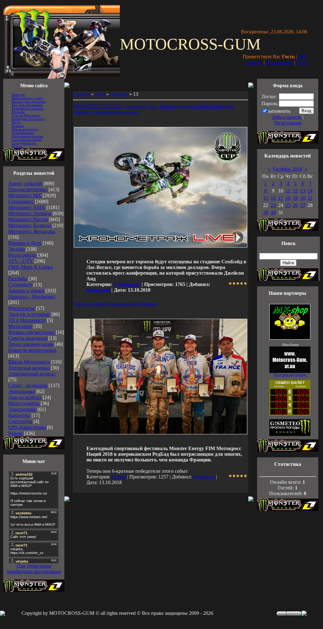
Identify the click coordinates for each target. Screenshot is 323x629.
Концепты (19, 415)
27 (302, 205)
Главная (253, 62)
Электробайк (22, 409)
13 (302, 190)
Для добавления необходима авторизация (34, 568)
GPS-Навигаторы (27, 427)
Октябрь (119, 94)
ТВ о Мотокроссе (27, 320)
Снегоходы (20, 421)
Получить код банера (290, 374)
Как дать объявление (27, 105)
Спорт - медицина (27, 385)
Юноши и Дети (24, 243)
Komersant (98, 290)
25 (288, 205)
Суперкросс (21, 201)
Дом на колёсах (24, 397)
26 (295, 205)
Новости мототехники (32, 350)
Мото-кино (20, 326)
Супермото (20, 284)
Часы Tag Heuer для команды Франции (115, 303)
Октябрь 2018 (287, 169)
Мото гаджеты (23, 403)
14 (310, 190)
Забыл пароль (286, 117)
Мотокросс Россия (28, 219)
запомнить (279, 111)
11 (287, 190)
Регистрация (279, 62)
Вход (302, 62)
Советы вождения (27, 338)
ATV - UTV (20, 261)
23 (273, 205)
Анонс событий (25, 183)
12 (295, 190)
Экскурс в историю (29, 314)
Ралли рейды (22, 255)
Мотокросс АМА (26, 207)
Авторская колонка (29, 367)
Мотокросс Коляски (29, 225)
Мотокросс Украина (29, 213)
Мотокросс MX (24, 195)
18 (288, 198)
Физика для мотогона (31, 332)
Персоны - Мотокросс (32, 296)
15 (265, 198)
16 (273, 198)
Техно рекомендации (30, 344)
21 (310, 198)
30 (273, 212)
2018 (100, 94)
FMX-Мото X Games (30, 267)
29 (265, 212)
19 (295, 198)
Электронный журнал (32, 373)
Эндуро (16, 249)
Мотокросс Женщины (31, 231)
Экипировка (21, 391)
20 (302, 198)
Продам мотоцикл (27, 189)
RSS (302, 56)
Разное (15, 433)
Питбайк (17, 278)
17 (280, 198)
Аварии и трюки (26, 290)
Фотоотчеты (21, 308)
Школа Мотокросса (29, 361)
